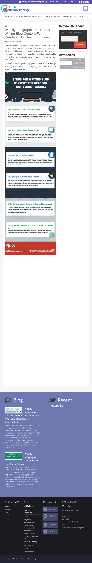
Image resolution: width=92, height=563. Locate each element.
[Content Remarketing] (15, 8)
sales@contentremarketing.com (33, 2)
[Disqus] (31, 292)
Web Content (28, 531)
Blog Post (27, 520)
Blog (12, 16)
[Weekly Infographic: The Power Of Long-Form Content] (13, 455)
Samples (8, 509)
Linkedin (52, 524)
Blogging (19, 16)
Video (26, 548)
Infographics (28, 546)
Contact (7, 517)
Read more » (9, 447)
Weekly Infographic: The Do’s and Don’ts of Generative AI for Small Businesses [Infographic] (22, 415)
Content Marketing (79, 61)
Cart (71, 2)
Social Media (78, 67)
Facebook (52, 509)
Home (7, 16)
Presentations (29, 551)
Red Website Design (47, 64)
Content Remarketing (23, 559)
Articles (26, 517)
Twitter (52, 531)
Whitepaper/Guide (30, 528)
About (7, 515)
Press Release (29, 525)
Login (64, 2)
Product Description (31, 533)
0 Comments (17, 41)
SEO (65, 67)
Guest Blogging (29, 522)
